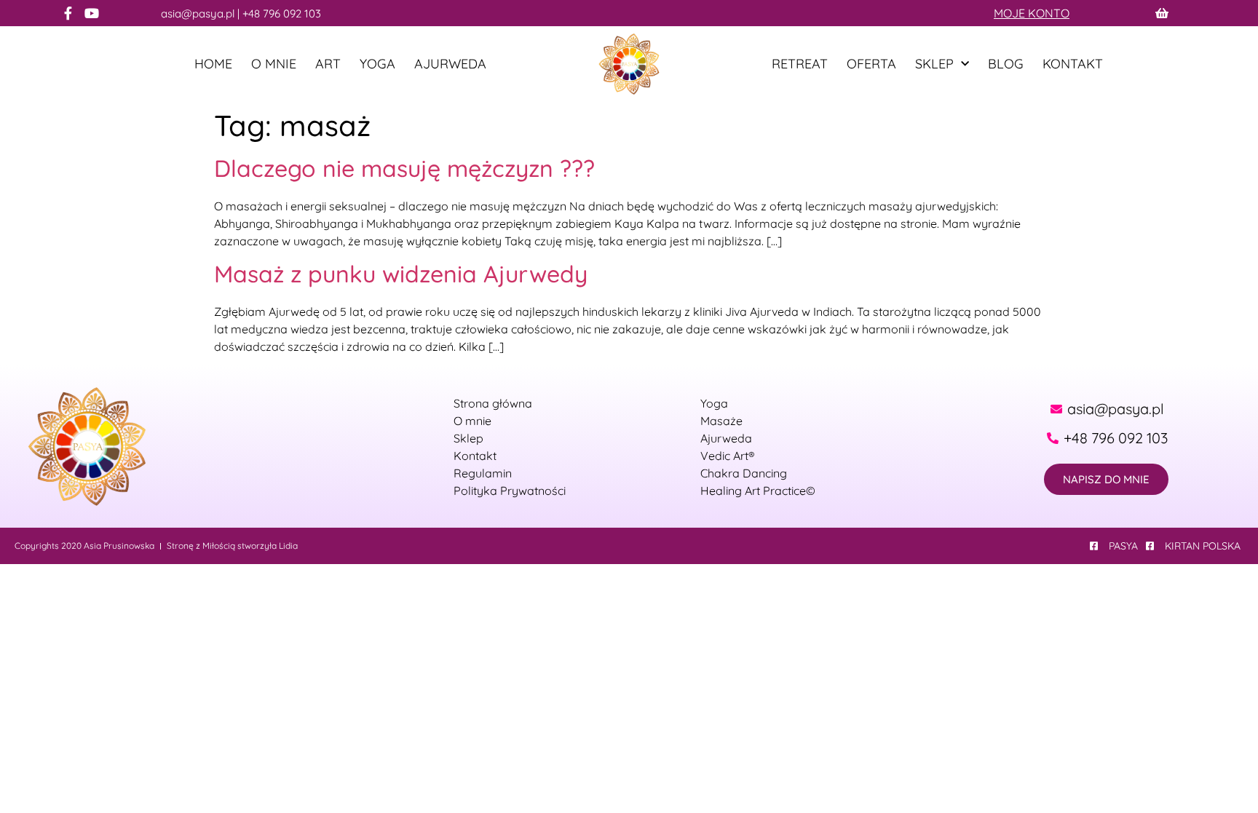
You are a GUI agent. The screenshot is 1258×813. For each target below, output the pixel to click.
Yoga (377, 63)
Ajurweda (450, 63)
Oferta (871, 63)
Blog (1006, 63)
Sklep (934, 63)
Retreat (800, 63)
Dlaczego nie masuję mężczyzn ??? (404, 168)
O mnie (273, 63)
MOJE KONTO (1031, 13)
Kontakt (1073, 63)
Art (328, 63)
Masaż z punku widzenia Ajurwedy (401, 273)
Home (213, 63)
